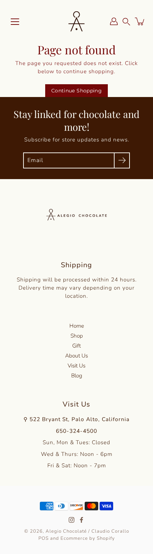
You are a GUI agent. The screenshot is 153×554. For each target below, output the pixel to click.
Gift (76, 345)
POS (43, 538)
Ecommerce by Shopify (87, 538)
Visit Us (76, 365)
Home (76, 325)
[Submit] (122, 160)
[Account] (114, 21)
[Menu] (15, 21)
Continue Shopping (76, 90)
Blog (76, 375)
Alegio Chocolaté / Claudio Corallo (87, 531)
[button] (126, 21)
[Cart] (140, 21)
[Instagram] (71, 520)
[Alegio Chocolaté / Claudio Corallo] (76, 21)
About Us (76, 355)
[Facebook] (81, 520)
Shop (76, 335)
